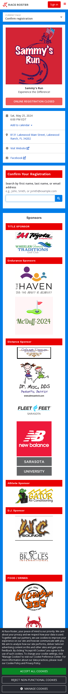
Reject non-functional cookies (34, 680)
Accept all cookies (34, 671)
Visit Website (18, 148)
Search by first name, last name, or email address (33, 185)
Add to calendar (20, 125)
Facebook (16, 158)
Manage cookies (36, 688)
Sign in (54, 4)
